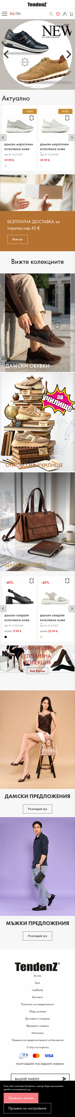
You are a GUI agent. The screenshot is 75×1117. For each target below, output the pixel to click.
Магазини (37, 1033)
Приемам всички (21, 1098)
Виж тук (17, 239)
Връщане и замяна (38, 1026)
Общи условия (37, 1011)
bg (12, 13)
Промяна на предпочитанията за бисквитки (38, 1040)
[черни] (5, 637)
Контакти (37, 997)
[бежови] (41, 637)
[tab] (23, 86)
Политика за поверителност (37, 1004)
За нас (37, 976)
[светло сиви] (5, 166)
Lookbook (37, 990)
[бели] (41, 166)
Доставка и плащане (37, 1018)
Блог (37, 983)
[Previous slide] (6, 54)
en (18, 13)
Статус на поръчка (38, 1047)
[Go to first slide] (68, 54)
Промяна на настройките (27, 1108)
